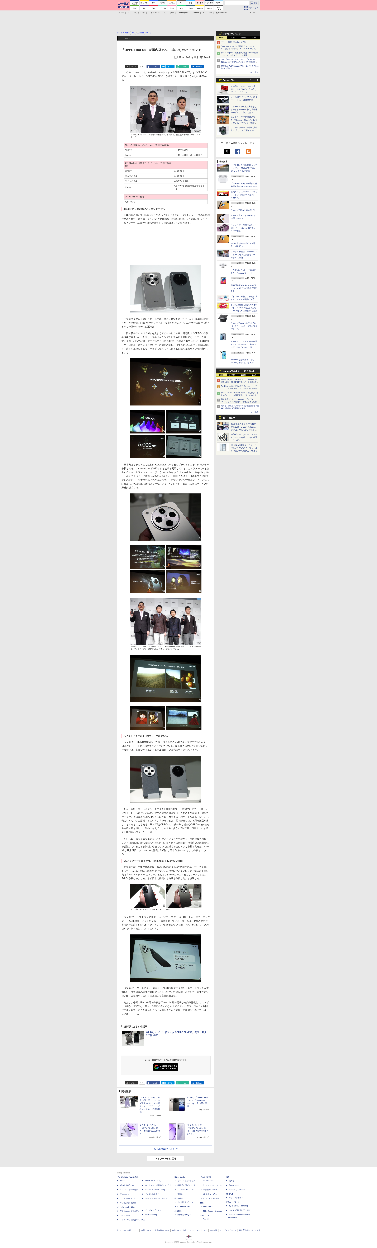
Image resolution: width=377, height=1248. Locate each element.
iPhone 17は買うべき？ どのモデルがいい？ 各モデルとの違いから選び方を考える (244, 448)
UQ (165, 13)
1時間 (221, 38)
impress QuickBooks (237, 1190)
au (129, 13)
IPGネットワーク (233, 1202)
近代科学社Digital (184, 1215)
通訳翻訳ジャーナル (211, 1190)
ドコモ (121, 13)
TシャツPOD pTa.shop (238, 1206)
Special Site (229, 80)
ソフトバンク (139, 13)
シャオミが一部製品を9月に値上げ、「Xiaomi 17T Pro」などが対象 (244, 228)
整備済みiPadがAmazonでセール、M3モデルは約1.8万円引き (244, 288)
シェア (155, 66)
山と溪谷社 (179, 1198)
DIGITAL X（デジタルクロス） (157, 1198)
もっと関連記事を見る (164, 1149)
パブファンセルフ (236, 1198)
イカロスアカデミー (211, 1198)
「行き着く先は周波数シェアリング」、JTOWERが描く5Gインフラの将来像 (244, 168)
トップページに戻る (165, 1158)
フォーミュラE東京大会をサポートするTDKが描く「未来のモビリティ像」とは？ (244, 109)
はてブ (169, 66)
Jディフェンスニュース (212, 1185)
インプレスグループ (228, 1230)
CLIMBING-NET (183, 1207)
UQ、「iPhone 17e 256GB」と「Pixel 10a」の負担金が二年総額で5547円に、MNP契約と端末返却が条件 (240, 61)
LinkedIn (199, 66)
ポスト (133, 66)
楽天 (172, 13)
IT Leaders (124, 1194)
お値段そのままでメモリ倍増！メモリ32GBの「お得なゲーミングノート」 (244, 89)
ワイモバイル (154, 13)
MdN (202, 1203)
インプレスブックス (153, 1210)
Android (195, 13)
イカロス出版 (205, 1177)
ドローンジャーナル (128, 1198)
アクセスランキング (232, 33)
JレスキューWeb (210, 1194)
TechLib (206, 1219)
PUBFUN (230, 1194)
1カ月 (254, 38)
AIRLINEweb (208, 1181)
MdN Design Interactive (212, 1211)
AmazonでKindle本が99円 (243, 210)
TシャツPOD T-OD (185, 1190)
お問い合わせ (146, 1230)
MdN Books (208, 1207)
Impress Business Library (155, 1190)
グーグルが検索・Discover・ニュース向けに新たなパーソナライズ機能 (244, 254)
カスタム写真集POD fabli (239, 1210)
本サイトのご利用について (127, 1230)
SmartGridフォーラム (153, 1181)
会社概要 (213, 1230)
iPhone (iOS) (183, 13)
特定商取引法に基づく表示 (249, 1230)
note (184, 66)
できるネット (125, 1215)
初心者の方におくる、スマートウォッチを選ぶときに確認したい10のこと (244, 437)
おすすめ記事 (229, 418)
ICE (227, 1177)
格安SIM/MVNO (222, 13)
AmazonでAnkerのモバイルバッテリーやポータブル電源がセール (244, 326)
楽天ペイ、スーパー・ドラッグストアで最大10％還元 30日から (244, 195)
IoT (210, 13)
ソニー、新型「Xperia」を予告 (233, 42)
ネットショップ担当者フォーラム (158, 1185)
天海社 (231, 1181)
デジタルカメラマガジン (129, 1211)
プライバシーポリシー (198, 1230)
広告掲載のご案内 (162, 1230)
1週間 (243, 38)
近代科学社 (179, 1211)
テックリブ (204, 1215)
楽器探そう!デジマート (186, 1185)
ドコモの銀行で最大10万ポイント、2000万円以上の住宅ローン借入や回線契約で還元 (244, 308)
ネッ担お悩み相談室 (128, 1203)
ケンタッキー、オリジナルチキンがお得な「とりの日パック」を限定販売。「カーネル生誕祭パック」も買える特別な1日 (239, 395)
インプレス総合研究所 (129, 1190)
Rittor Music (180, 1177)
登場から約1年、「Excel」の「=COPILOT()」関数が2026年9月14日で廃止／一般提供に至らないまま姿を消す (239, 382)
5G (204, 13)
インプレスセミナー (153, 1194)
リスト (142, 66)
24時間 (232, 38)
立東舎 (180, 1194)
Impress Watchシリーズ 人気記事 (239, 371)
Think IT (123, 1181)
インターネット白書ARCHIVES (132, 1220)
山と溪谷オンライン (185, 1202)
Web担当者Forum (127, 1185)
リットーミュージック (186, 1181)
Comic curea (234, 1185)
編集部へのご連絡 (179, 1230)
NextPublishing (151, 1215)
